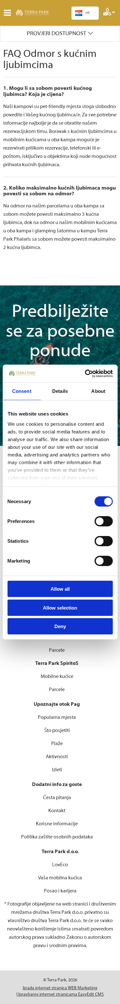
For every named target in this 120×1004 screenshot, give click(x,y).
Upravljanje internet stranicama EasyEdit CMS (60, 994)
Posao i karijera (60, 891)
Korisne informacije (57, 824)
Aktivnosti (57, 756)
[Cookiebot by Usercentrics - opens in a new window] (85, 373)
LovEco (60, 865)
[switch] (103, 521)
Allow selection (60, 607)
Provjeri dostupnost (56, 33)
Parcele (57, 650)
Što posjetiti (57, 730)
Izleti (57, 770)
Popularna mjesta (57, 717)
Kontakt (56, 810)
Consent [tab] (21, 391)
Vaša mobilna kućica (60, 878)
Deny (60, 626)
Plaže (57, 743)
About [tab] (98, 391)
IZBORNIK (8, 13)
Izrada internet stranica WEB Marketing (60, 988)
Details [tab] (60, 391)
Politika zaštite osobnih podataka (57, 837)
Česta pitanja (57, 797)
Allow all (60, 589)
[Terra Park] (40, 13)
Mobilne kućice (57, 676)
